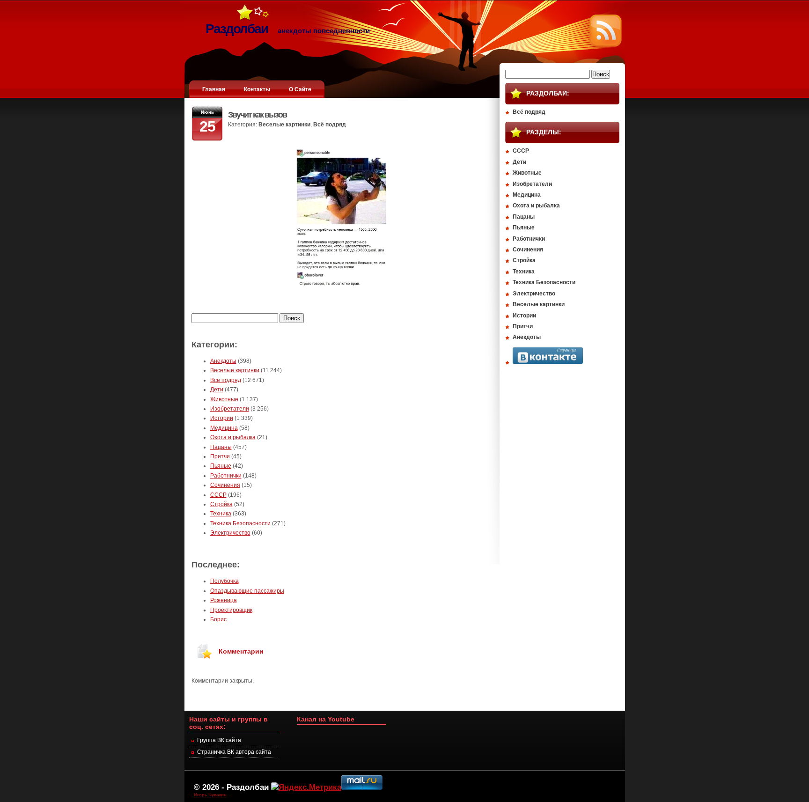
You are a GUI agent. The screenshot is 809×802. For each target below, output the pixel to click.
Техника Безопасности (240, 523)
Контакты (257, 89)
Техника (220, 513)
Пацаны (221, 447)
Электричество (230, 533)
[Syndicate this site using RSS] (605, 45)
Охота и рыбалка (233, 437)
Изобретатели (229, 408)
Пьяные (220, 466)
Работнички (226, 475)
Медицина (224, 428)
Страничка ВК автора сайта (234, 752)
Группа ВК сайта (219, 740)
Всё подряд (329, 124)
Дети (216, 389)
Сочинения (225, 485)
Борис (218, 619)
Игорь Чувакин (210, 794)
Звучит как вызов (257, 114)
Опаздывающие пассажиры (247, 591)
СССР (218, 495)
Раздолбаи (248, 787)
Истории (221, 418)
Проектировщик (231, 610)
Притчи (220, 456)
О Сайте (300, 89)
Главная (213, 89)
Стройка (221, 504)
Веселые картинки (284, 124)
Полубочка (224, 581)
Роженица (223, 600)
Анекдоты (223, 361)
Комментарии (241, 651)
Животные (224, 399)
